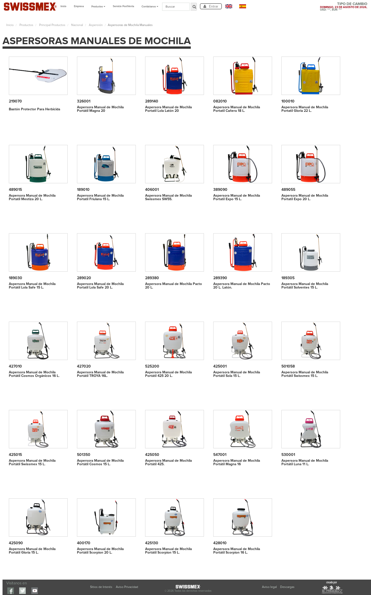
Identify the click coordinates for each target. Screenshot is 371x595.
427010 (15, 366)
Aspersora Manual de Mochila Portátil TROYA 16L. (100, 374)
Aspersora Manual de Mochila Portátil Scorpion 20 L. (100, 550)
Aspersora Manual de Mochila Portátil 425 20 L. (168, 374)
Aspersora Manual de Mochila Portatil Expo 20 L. (304, 197)
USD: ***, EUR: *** (331, 9)
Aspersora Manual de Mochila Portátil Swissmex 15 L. (304, 374)
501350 (83, 455)
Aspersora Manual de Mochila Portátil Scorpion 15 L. (168, 550)
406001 (152, 190)
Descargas (287, 587)
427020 (84, 366)
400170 (83, 543)
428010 (220, 543)
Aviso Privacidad (127, 587)
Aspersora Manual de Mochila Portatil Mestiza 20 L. (32, 197)
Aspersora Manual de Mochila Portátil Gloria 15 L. (32, 550)
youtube (34, 590)
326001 (83, 101)
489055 (288, 190)
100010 (288, 101)
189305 (288, 278)
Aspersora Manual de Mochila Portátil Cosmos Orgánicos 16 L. (34, 374)
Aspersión (95, 25)
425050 (152, 455)
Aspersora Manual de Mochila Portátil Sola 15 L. (236, 374)
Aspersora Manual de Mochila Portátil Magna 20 (100, 109)
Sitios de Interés (101, 587)
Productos (26, 25)
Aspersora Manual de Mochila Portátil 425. (168, 462)
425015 (15, 455)
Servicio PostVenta (123, 6)
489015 (15, 190)
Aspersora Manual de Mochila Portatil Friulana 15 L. (100, 197)
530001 (288, 455)
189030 (15, 278)
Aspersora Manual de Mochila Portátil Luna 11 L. (304, 462)
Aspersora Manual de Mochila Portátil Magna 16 (236, 462)
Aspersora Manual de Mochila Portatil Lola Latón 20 (168, 109)
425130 (151, 543)
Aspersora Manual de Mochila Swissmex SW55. (168, 197)
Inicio (63, 6)
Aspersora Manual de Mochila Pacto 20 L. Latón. (241, 285)
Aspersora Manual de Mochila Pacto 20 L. (173, 285)
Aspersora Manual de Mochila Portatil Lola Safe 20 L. (100, 285)
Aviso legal (270, 587)
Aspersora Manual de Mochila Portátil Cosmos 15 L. (100, 462)
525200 (152, 366)
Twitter (22, 590)
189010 (83, 190)
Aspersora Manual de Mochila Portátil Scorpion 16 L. (236, 550)
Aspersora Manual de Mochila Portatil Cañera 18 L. (236, 109)
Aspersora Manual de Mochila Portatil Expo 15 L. (236, 197)
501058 (288, 366)
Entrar (213, 6)
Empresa (79, 6)
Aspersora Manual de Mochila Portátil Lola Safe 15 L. (32, 285)
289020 (84, 278)
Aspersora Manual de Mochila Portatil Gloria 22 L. (304, 109)
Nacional (76, 25)
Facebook (10, 590)
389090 (220, 190)
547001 (219, 455)
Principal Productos (51, 25)
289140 (151, 101)
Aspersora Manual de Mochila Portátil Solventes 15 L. (304, 285)
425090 (16, 543)
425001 (220, 366)
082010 (220, 101)
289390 (220, 278)
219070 (15, 101)
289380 (152, 278)
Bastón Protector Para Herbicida (34, 109)
